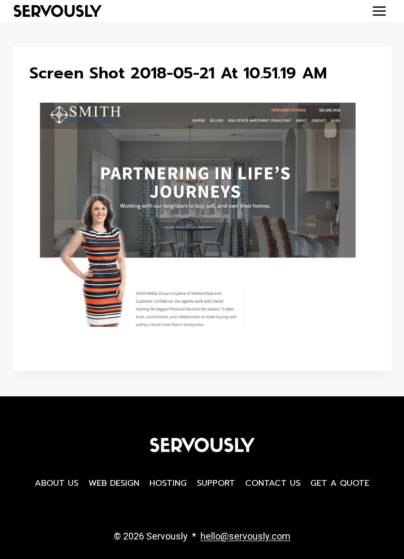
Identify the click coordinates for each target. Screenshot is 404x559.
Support (216, 483)
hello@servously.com (245, 536)
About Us (56, 483)
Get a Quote (339, 483)
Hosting (168, 483)
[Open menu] (379, 11)
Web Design (113, 483)
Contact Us (272, 483)
